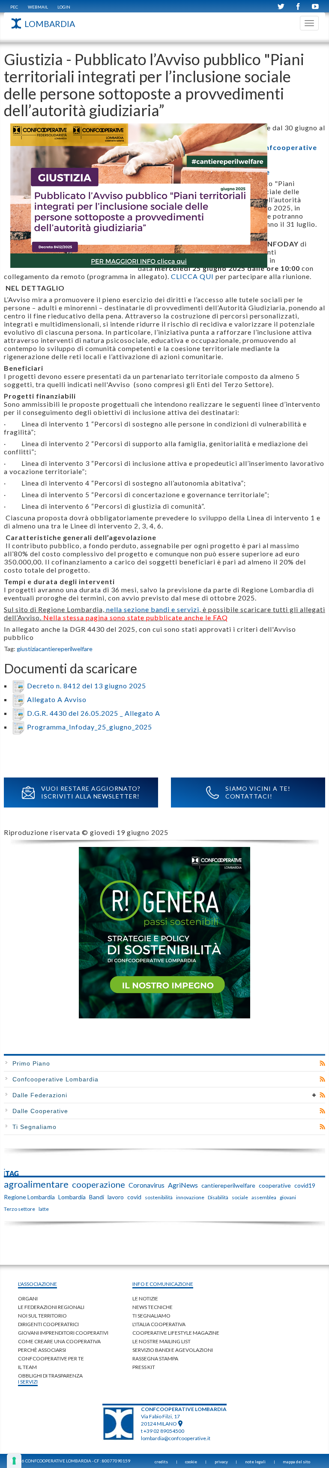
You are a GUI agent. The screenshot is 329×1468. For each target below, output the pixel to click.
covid (134, 1197)
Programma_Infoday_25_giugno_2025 (89, 727)
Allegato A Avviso (57, 699)
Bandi (96, 1197)
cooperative (275, 1185)
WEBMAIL (38, 6)
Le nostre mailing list (161, 1341)
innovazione (190, 1197)
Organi (28, 1298)
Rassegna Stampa (155, 1358)
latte (44, 1209)
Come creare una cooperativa (59, 1341)
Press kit (143, 1367)
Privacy (221, 1461)
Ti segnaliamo (151, 1315)
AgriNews (183, 1185)
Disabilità (218, 1197)
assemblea (263, 1197)
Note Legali (255, 1461)
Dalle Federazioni (39, 1095)
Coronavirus (146, 1185)
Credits (161, 1461)
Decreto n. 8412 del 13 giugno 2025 (86, 685)
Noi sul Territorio (42, 1315)
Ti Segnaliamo (34, 1126)
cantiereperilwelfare (66, 648)
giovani (288, 1197)
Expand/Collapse (314, 1095)
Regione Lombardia (29, 1197)
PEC (14, 6)
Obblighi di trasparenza (50, 1375)
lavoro (116, 1197)
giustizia (28, 648)
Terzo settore (19, 1209)
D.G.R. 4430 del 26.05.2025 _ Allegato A (93, 713)
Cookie (191, 1461)
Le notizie (145, 1298)
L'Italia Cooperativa (158, 1324)
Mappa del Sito (296, 1461)
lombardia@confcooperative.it (175, 1438)
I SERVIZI (28, 1381)
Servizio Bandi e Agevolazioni (172, 1350)
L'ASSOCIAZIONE (37, 1284)
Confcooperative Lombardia (55, 1079)
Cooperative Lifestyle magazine (175, 1333)
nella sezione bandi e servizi (152, 609)
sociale (240, 1197)
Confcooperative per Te (51, 1358)
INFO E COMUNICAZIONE (162, 1284)
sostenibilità (159, 1197)
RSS (322, 1063)
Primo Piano (31, 1063)
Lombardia (72, 1197)
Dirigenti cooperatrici (48, 1324)
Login (63, 6)
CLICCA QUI (192, 276)
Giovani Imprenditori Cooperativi (63, 1333)
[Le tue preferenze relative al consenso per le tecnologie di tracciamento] (14, 1460)
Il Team (27, 1367)
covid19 (304, 1185)
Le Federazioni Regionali (51, 1307)
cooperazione (98, 1184)
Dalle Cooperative (40, 1111)
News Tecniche (152, 1307)
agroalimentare (36, 1184)
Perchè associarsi (42, 1350)
